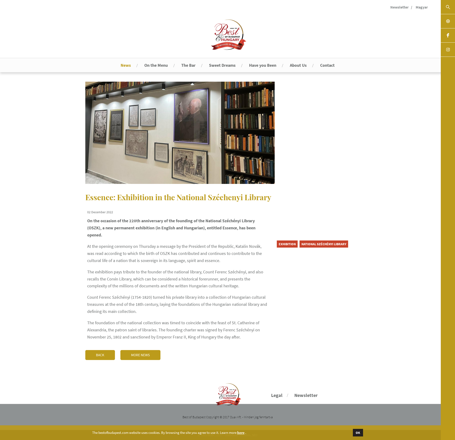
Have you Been (262, 65)
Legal (276, 395)
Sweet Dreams (222, 65)
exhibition (287, 244)
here (241, 433)
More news (140, 355)
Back (100, 355)
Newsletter (399, 7)
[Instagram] (448, 50)
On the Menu (156, 65)
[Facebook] (448, 35)
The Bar (188, 65)
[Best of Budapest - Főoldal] (227, 392)
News (126, 65)
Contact (327, 65)
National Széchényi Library (323, 244)
